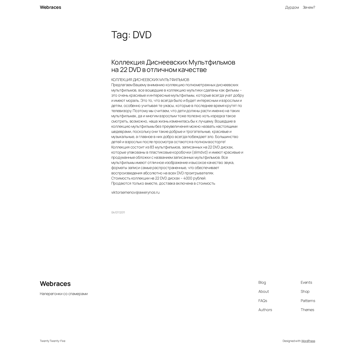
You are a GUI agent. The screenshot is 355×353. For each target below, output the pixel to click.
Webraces (50, 7)
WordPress (308, 341)
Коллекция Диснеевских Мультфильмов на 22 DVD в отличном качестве (173, 65)
